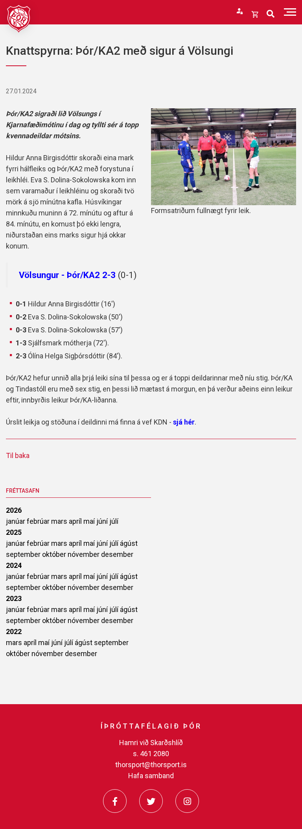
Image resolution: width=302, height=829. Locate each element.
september (24, 554)
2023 (14, 598)
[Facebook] (115, 801)
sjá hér (184, 422)
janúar (16, 521)
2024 (14, 565)
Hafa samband (151, 776)
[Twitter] (151, 801)
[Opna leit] (270, 14)
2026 (14, 510)
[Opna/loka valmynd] (290, 12)
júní (102, 521)
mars (60, 521)
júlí (113, 521)
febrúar (39, 521)
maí (89, 521)
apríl (76, 521)
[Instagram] (187, 801)
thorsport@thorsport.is (151, 764)
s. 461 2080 (151, 753)
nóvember (84, 554)
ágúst (129, 543)
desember (117, 554)
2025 (14, 532)
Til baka (17, 455)
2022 (14, 631)
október (55, 554)
